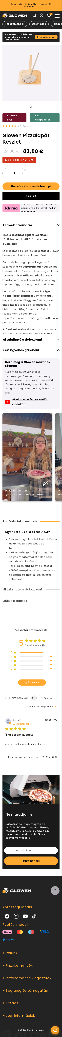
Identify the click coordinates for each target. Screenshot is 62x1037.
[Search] (34, 16)
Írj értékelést (32, 682)
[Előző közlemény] (5, 5)
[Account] (41, 16)
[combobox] (43, 706)
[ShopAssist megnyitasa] (55, 1030)
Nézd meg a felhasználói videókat (29, 402)
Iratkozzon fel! (31, 860)
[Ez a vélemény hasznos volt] (47, 757)
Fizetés (31, 195)
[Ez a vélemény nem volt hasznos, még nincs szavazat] (53, 757)
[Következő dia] (38, 107)
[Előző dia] (23, 107)
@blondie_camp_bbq (19, 490)
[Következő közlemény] (56, 5)
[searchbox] (17, 698)
